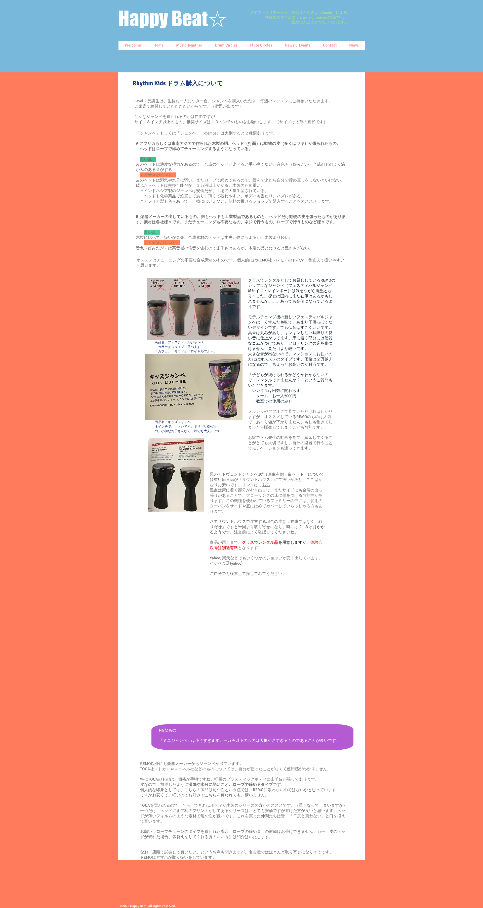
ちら (266, 484)
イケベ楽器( (220, 563)
